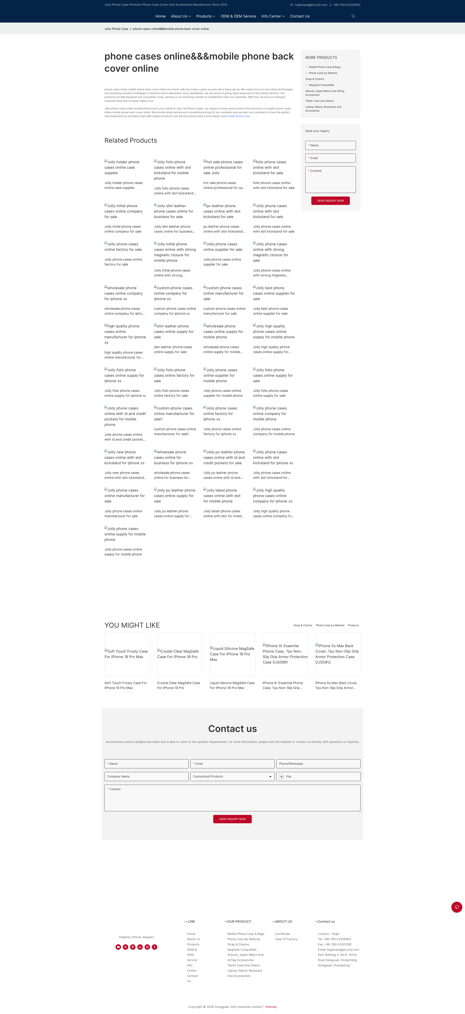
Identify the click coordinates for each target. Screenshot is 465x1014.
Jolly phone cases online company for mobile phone (274, 431)
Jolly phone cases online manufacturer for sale (123, 513)
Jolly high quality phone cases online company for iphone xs (273, 513)
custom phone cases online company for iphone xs (175, 311)
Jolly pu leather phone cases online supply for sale (171, 513)
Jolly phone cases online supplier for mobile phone (223, 393)
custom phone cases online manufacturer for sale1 (175, 431)
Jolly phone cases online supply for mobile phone (123, 551)
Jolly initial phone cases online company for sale (122, 229)
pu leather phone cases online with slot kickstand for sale (223, 229)
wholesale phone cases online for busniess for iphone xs (172, 475)
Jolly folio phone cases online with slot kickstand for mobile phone (173, 191)
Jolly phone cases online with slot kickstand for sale (273, 229)
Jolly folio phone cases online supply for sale (270, 393)
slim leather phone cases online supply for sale (173, 349)
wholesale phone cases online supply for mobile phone (221, 349)
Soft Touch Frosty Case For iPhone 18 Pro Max (125, 685)
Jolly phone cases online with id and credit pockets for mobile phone (124, 437)
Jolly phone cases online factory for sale (123, 262)
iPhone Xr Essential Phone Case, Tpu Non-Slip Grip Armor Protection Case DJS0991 (283, 685)
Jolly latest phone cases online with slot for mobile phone (223, 513)
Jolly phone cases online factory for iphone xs (222, 431)
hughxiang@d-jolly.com (311, 5)
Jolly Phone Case (116, 29)
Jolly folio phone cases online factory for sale (171, 393)
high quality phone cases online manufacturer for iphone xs (123, 355)
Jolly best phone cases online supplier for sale (270, 311)
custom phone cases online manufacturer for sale (224, 311)
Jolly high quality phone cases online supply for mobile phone (271, 349)
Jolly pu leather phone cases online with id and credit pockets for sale (221, 475)
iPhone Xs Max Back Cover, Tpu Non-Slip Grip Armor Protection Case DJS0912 (336, 685)
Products (353, 625)
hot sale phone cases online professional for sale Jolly (224, 185)
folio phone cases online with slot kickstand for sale (273, 185)
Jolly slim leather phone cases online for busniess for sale (173, 229)
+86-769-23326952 (347, 5)
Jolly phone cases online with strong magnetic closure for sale (272, 273)
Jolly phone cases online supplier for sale (222, 262)
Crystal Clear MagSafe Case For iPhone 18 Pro (178, 685)
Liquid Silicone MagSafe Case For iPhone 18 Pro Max (232, 685)
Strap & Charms (303, 625)
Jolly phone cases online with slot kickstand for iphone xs (272, 475)
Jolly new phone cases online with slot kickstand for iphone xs (124, 475)
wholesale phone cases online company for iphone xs (125, 311)
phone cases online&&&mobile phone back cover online (171, 29)
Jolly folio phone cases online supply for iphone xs (125, 393)
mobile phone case (238, 116)
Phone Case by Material (330, 625)
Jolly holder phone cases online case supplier (123, 185)
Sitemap (271, 1007)
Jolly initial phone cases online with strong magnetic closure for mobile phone (172, 273)
